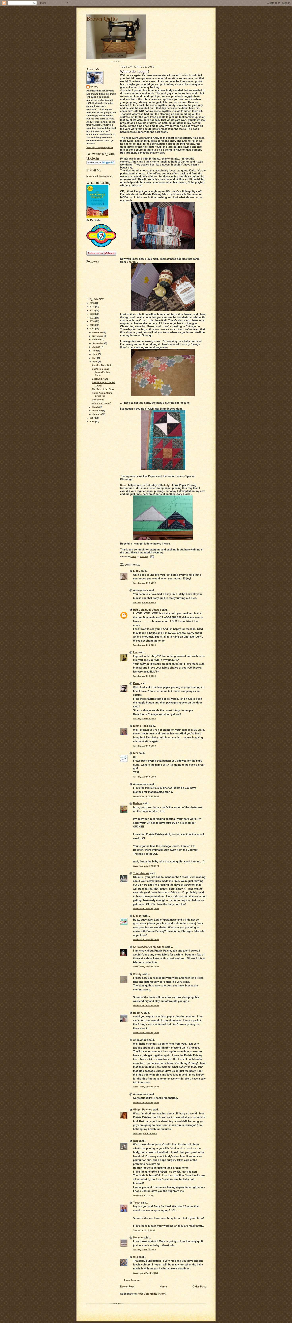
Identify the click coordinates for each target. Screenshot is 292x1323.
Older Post (199, 1286)
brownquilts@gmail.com (99, 176)
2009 (92, 325)
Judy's (167, 485)
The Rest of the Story (103, 389)
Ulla (135, 1256)
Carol (94, 87)
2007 (92, 418)
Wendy (137, 974)
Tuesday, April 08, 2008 (144, 583)
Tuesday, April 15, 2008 (144, 1250)
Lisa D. (137, 915)
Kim (135, 752)
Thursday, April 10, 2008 (145, 1133)
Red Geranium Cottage (147, 609)
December (97, 332)
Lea (135, 652)
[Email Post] (152, 556)
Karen (123, 485)
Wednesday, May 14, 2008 (145, 1273)
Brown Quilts (102, 18)
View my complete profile (99, 147)
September (98, 343)
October (97, 339)
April (95, 361)
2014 (92, 306)
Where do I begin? (101, 403)
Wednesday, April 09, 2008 (146, 796)
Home (163, 1286)
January (96, 414)
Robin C (138, 1012)
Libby (136, 570)
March (95, 407)
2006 (92, 421)
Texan (136, 1202)
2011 (92, 318)
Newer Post (127, 1286)
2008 (92, 328)
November (98, 336)
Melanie (138, 1237)
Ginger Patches (142, 1109)
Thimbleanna (141, 873)
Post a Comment (132, 1280)
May (94, 358)
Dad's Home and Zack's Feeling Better (101, 372)
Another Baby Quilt (102, 365)
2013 (92, 310)
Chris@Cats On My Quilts (148, 946)
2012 (92, 314)
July (94, 350)
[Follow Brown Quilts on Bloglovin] (100, 164)
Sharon (131, 261)
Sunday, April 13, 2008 (144, 1230)
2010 (92, 321)
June (95, 354)
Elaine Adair (140, 725)
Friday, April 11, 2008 (143, 1195)
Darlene (137, 803)
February (97, 410)
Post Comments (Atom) (151, 1293)
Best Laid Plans (100, 379)
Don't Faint (98, 399)
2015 (92, 303)
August (96, 347)
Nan (135, 1140)
